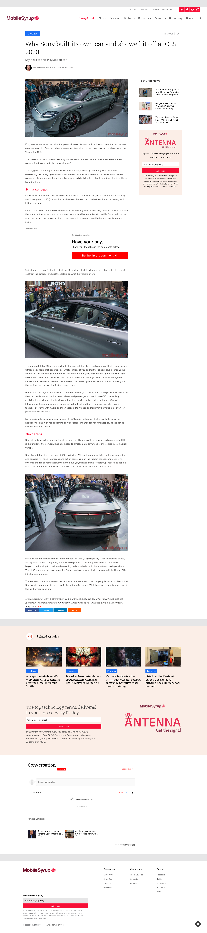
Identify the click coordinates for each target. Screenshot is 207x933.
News (102, 18)
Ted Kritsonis (39, 68)
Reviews (115, 18)
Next (178, 33)
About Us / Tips (136, 874)
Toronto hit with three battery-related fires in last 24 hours (166, 120)
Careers (133, 883)
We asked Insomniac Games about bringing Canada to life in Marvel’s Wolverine (83, 680)
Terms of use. (58, 925)
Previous (168, 33)
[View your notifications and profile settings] (132, 792)
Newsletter (167, 9)
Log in (124, 769)
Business (160, 18)
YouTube (161, 887)
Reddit (74, 610)
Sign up (130, 769)
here (39, 606)
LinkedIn (60, 610)
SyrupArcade (87, 18)
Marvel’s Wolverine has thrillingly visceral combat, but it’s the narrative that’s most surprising (123, 681)
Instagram (161, 883)
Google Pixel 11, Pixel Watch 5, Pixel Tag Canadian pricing (165, 106)
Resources (144, 18)
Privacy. (48, 925)
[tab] (35, 792)
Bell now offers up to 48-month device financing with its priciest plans (167, 92)
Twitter (46, 610)
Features (129, 18)
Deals (189, 18)
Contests (155, 9)
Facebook (32, 610)
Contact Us (131, 9)
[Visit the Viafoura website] (129, 845)
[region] (81, 805)
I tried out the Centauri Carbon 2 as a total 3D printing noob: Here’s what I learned (162, 681)
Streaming (176, 18)
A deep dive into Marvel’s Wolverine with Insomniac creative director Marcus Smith (43, 681)
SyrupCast (143, 9)
